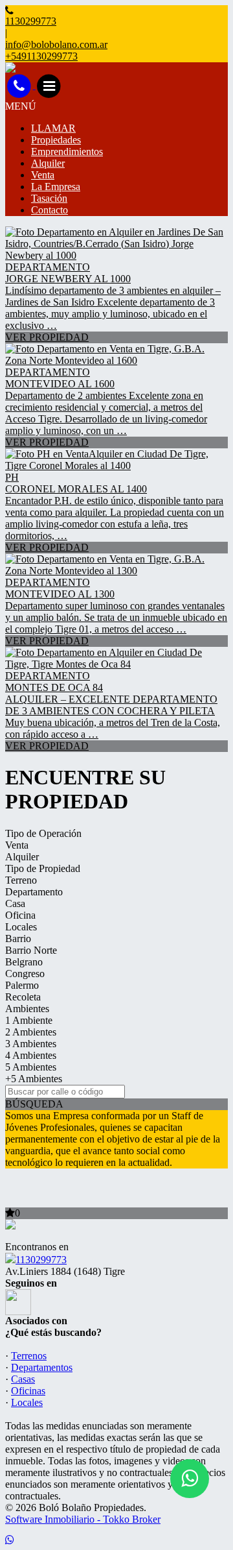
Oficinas (28, 1390)
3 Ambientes (30, 1043)
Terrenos (29, 1355)
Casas (23, 1379)
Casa (15, 903)
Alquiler (48, 163)
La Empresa (55, 186)
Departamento (34, 891)
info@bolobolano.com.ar (56, 44)
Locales (21, 926)
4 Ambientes (30, 1055)
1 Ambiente (28, 1020)
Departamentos (41, 1367)
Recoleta (23, 996)
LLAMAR (53, 128)
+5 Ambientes (33, 1078)
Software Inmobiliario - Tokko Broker (83, 1519)
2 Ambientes (30, 1031)
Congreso (25, 973)
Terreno (21, 880)
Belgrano (24, 961)
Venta (42, 174)
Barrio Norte (31, 950)
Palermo (22, 985)
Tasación (49, 198)
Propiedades (56, 139)
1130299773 (41, 1259)
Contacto (49, 209)
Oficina (20, 915)
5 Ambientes (30, 1066)
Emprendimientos (67, 151)
